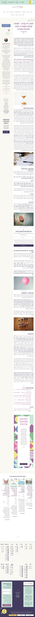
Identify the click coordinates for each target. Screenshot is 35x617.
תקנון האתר (7, 99)
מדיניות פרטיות (8, 598)
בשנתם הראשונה (30, 263)
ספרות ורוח (2, 544)
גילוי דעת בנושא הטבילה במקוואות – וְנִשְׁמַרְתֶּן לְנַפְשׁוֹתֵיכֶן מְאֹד (21, 489)
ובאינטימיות (24, 267)
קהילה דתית (8, 33)
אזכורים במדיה (15, 479)
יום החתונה (7, 32)
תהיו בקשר (7, 564)
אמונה (7, 498)
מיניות (23, 14)
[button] (1, 608)
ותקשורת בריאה (31, 363)
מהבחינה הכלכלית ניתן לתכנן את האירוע (24, 335)
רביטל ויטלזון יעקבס (24, 408)
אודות (26, 564)
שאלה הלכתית (31, 501)
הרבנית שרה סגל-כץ (17, 396)
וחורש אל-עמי (28, 398)
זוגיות (30, 544)
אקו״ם (5, 109)
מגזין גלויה (24, 388)
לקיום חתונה (25, 171)
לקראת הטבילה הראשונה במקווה (24, 399)
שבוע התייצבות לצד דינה (15, 503)
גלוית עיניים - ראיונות (8, 502)
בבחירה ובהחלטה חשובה (18, 203)
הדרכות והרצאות (12, 565)
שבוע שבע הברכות (25, 190)
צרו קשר (13, 14)
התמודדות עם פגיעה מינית (15, 500)
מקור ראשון (16, 408)
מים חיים (29, 408)
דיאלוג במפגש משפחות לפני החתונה (24, 389)
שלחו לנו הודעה (6, 113)
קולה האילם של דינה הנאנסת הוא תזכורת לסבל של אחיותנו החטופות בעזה (14, 492)
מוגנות (16, 501)
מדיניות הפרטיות (26, 241)
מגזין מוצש (19, 408)
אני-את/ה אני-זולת (8, 500)
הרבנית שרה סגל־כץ (23, 32)
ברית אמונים (16, 498)
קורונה (8, 34)
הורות (20, 14)
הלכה (29, 479)
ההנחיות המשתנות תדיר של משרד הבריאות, (24, 49)
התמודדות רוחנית (7, 503)
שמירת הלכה (23, 497)
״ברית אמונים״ (6, 49)
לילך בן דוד (25, 393)
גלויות (30, 564)
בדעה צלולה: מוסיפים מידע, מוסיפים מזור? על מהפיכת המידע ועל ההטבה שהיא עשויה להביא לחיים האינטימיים (29, 492)
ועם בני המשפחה (27, 367)
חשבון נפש (23, 495)
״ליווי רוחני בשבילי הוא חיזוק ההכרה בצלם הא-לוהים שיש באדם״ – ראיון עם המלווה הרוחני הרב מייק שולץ (6, 491)
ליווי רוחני (8, 505)
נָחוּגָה (16, 14)
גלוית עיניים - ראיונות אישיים (8, 479)
